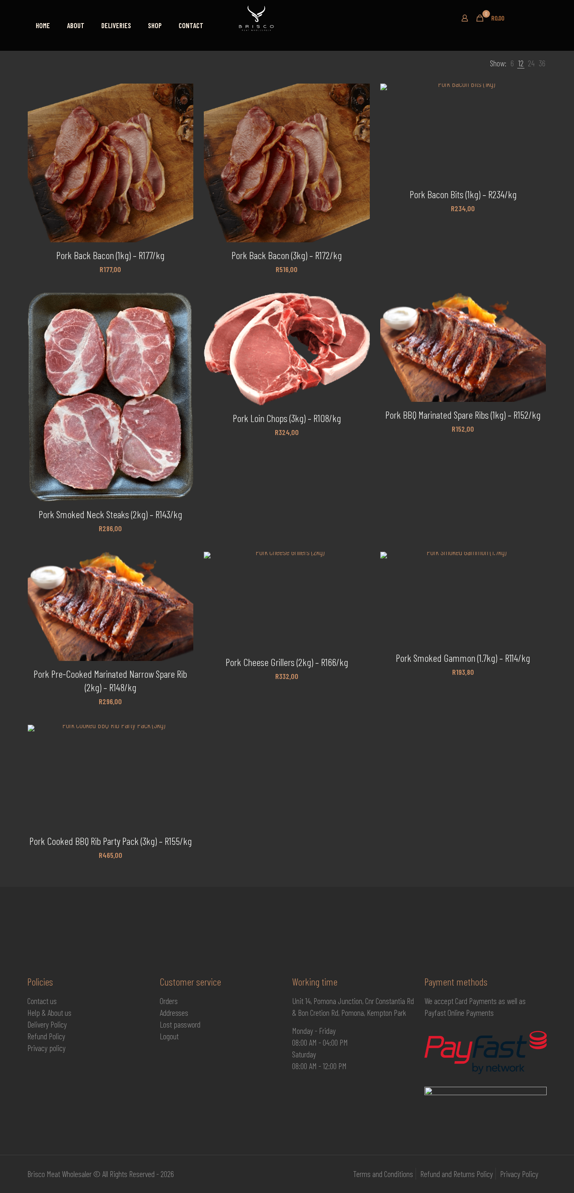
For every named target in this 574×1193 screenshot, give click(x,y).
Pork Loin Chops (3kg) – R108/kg (287, 418)
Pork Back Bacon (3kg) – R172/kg (287, 255)
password (187, 1024)
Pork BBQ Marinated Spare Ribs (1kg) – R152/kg (462, 415)
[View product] (181, 113)
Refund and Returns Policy (456, 1174)
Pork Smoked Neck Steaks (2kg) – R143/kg (110, 514)
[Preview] (181, 149)
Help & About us (49, 1012)
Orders (169, 1001)
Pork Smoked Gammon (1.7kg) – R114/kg (463, 658)
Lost (167, 1024)
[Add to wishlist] (181, 131)
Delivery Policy (47, 1024)
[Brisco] (283, 18)
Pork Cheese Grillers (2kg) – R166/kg (287, 662)
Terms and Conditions (383, 1174)
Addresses (174, 1012)
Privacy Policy (519, 1174)
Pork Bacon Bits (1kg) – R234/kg (463, 194)
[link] (512, 63)
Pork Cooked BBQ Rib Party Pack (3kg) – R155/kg (110, 841)
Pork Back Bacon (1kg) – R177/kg (110, 255)
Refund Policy (46, 1036)
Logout (169, 1036)
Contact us (42, 1001)
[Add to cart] (181, 95)
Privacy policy (46, 1048)
